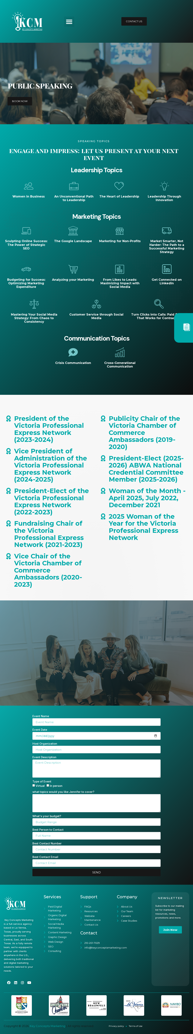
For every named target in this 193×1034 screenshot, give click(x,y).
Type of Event (41, 781)
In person (56, 786)
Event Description (44, 757)
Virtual (40, 786)
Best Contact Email (45, 857)
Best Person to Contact (48, 829)
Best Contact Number (47, 843)
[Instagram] (22, 982)
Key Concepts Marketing (47, 1026)
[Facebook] (8, 982)
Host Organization (44, 743)
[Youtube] (29, 982)
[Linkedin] (15, 982)
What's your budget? (46, 816)
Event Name (40, 716)
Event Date (39, 729)
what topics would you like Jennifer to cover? (63, 792)
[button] (69, 22)
